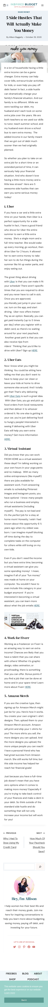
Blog (25, 973)
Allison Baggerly (16, 37)
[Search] (40, 866)
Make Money (24, 12)
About (38, 973)
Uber (12, 281)
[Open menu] (42, 5)
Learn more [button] (9, 993)
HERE (34, 350)
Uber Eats (15, 396)
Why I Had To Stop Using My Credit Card (11, 840)
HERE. (7, 439)
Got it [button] (24, 1000)
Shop (12, 979)
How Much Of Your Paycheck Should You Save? (37, 842)
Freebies (11, 973)
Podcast (33, 979)
